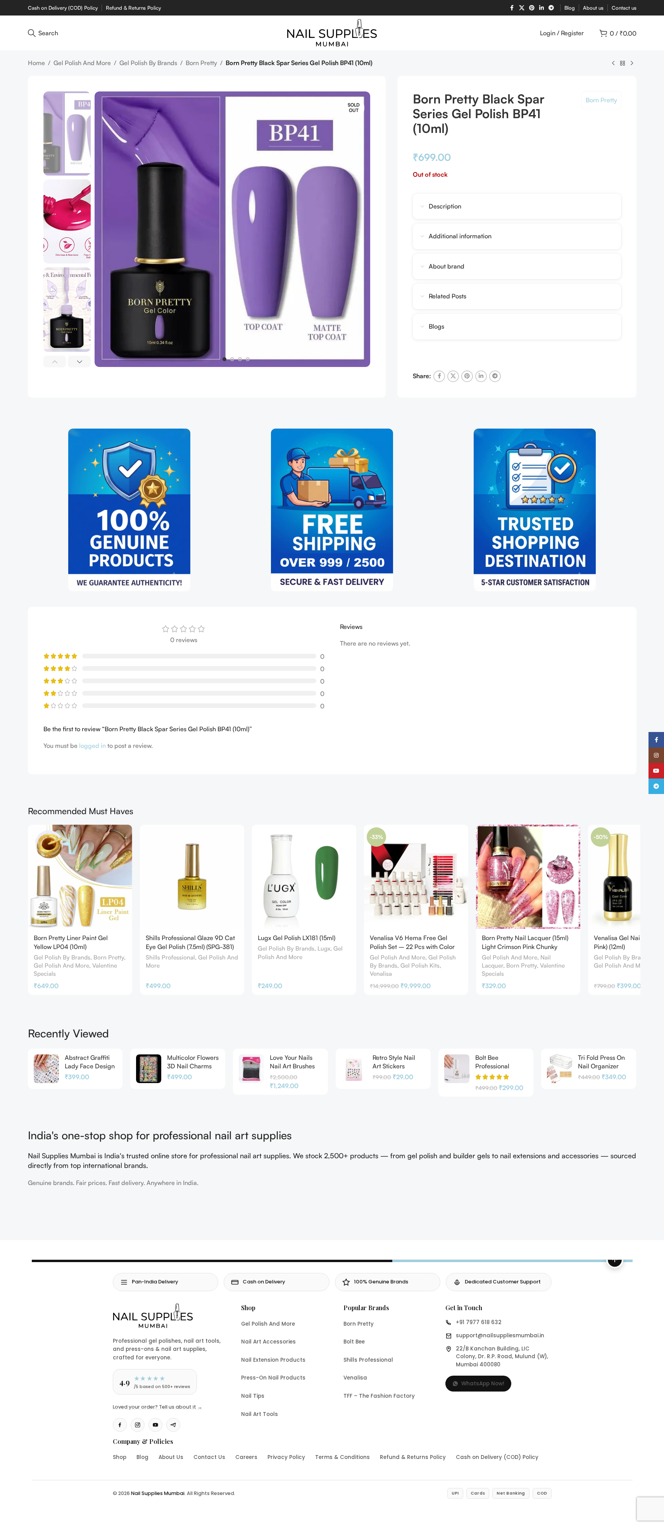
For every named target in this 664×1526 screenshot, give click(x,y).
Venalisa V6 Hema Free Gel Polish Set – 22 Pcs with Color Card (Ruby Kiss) (412, 946)
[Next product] (631, 63)
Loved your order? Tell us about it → (157, 1407)
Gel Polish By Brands (148, 63)
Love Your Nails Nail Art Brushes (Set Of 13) (292, 1066)
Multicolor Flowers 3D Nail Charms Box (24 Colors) (193, 1066)
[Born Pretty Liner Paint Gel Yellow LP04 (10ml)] (80, 877)
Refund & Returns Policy (413, 1457)
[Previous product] (613, 63)
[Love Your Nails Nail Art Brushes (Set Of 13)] (251, 1068)
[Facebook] (120, 1425)
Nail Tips (252, 1396)
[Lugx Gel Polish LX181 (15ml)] (304, 877)
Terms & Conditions (342, 1457)
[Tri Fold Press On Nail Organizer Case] (559, 1068)
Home (36, 63)
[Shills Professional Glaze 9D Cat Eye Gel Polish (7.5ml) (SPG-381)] (192, 877)
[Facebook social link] (512, 8)
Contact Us (209, 1457)
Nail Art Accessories (268, 1341)
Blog (142, 1457)
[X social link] (522, 8)
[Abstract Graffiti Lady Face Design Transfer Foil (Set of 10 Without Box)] (46, 1068)
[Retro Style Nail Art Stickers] (354, 1068)
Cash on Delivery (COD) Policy (497, 1457)
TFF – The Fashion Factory (379, 1396)
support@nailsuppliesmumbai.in (500, 1335)
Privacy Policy (286, 1457)
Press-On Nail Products (273, 1377)
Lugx (323, 948)
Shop (119, 1457)
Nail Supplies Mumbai (158, 1493)
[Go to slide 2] (232, 359)
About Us (171, 1457)
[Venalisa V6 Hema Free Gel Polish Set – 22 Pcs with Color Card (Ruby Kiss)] (416, 877)
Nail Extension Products (273, 1360)
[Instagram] (138, 1425)
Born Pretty (201, 63)
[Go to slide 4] (248, 359)
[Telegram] (173, 1425)
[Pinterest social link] (532, 8)
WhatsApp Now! (482, 1383)
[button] (54, 361)
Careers (246, 1457)
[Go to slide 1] (224, 359)
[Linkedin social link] (541, 8)
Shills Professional (170, 957)
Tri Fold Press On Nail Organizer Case (601, 1066)
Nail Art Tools (259, 1414)
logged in (92, 745)
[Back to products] (622, 63)
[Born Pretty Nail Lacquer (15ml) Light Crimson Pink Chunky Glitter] (528, 877)
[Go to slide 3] (240, 359)
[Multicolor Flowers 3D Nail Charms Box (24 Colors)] (148, 1068)
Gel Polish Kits (420, 965)
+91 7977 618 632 (479, 1322)
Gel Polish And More (82, 63)
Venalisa (381, 973)
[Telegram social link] (551, 8)
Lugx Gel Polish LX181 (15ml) (296, 938)
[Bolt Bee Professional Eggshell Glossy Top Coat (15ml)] (456, 1068)
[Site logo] (332, 32)
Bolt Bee (354, 1341)
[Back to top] (614, 1259)
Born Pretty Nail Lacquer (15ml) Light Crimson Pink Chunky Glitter (525, 946)
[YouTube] (155, 1425)
